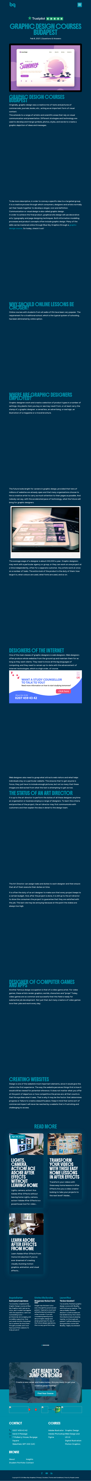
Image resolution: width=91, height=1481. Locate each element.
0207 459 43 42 (19, 1430)
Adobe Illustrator (56, 1430)
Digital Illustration (73, 1440)
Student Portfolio (17, 1462)
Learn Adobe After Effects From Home (24, 1244)
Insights (29, 1459)
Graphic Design (72, 1430)
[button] (43, 1345)
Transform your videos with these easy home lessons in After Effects (64, 1168)
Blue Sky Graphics (30, 1477)
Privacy (39, 1477)
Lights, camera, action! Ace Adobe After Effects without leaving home (24, 1172)
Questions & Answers (51, 38)
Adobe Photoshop (56, 1434)
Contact (30, 1462)
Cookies (45, 1477)
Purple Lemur (74, 1477)
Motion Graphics (72, 1444)
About (12, 1459)
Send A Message (19, 1434)
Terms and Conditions (56, 1477)
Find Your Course (45, 1393)
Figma (51, 1437)
